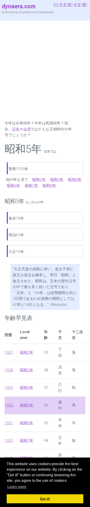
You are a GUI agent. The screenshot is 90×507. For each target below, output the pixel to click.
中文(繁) (80, 5)
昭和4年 (74, 179)
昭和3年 (57, 179)
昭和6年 (13, 185)
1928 (9, 370)
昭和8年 (49, 185)
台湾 (27, 129)
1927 (9, 352)
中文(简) (66, 5)
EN (56, 5)
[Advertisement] (45, 70)
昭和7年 (31, 185)
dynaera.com (19, 6)
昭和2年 (39, 179)
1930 (9, 405)
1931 (9, 423)
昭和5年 (26, 405)
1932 (9, 440)
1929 (9, 387)
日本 (15, 129)
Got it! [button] (45, 499)
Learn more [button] (17, 487)
